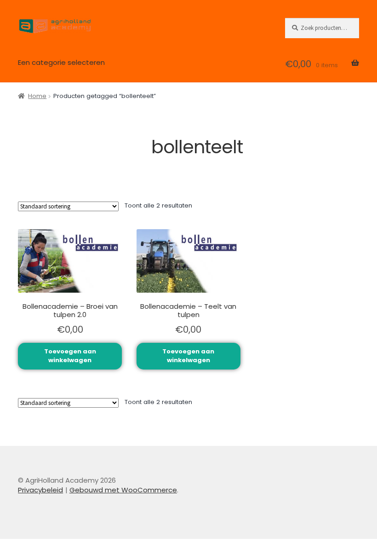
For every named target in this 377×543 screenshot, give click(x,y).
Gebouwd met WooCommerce (123, 490)
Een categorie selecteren (61, 62)
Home (37, 96)
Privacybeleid (40, 490)
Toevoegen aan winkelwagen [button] (70, 355)
